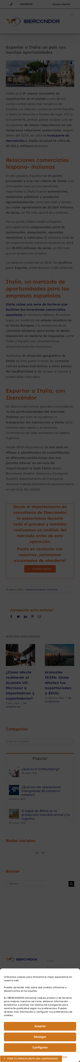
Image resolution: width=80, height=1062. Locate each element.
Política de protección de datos (33, 1056)
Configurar (40, 1047)
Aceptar (40, 1026)
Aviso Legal (60, 1056)
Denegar (40, 1037)
